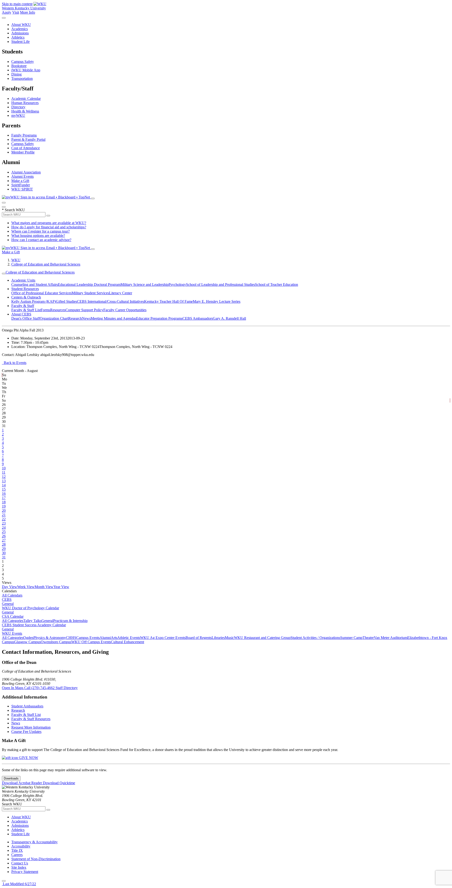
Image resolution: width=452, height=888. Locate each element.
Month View (44, 587)
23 (4, 523)
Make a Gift (20, 181)
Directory (18, 107)
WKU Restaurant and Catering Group (262, 638)
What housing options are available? (38, 236)
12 (4, 477)
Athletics (17, 37)
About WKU (21, 25)
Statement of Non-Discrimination (36, 859)
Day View (9, 587)
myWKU (18, 115)
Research (75, 318)
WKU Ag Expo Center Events (163, 638)
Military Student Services (90, 293)
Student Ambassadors (27, 706)
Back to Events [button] (14, 363)
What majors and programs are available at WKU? (48, 223)
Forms (45, 310)
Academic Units (23, 280)
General (8, 604)
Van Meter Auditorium (390, 638)
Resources (57, 310)
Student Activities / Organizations (315, 638)
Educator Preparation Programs (159, 318)
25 (4, 532)
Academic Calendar (26, 99)
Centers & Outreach (26, 297)
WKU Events (12, 633)
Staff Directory (67, 688)
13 (4, 481)
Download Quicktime (59, 783)
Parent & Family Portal (28, 139)
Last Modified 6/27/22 (19, 884)
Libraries (218, 638)
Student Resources (25, 289)
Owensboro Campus (56, 642)
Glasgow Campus (27, 642)
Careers (17, 855)
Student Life (20, 42)
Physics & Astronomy (49, 638)
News (86, 318)
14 (4, 485)
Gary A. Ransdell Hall (229, 318)
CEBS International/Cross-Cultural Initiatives (110, 301)
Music (229, 638)
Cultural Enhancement (127, 642)
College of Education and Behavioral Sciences (45, 264)
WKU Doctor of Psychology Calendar (30, 608)
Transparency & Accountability (34, 842)
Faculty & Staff (22, 306)
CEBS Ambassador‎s (197, 318)
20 (4, 511)
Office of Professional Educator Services (41, 293)
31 (4, 557)
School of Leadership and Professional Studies (220, 285)
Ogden (28, 638)
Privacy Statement (24, 872)
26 (4, 536)
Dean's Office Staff (25, 318)
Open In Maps (13, 688)
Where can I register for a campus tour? (40, 231)
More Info (27, 12)
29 (4, 549)
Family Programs (24, 135)
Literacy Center (120, 293)
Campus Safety (22, 62)
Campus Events (88, 638)
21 (4, 515)
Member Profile (23, 152)
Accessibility (20, 846)
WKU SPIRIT (22, 189)
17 (4, 498)
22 (4, 519)
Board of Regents (199, 638)
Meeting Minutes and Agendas (113, 318)
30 (4, 553)
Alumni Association (26, 172)
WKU (15, 260)
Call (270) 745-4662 (40, 688)
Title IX (17, 850)
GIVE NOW (28, 758)
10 (4, 468)
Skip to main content (17, 4)
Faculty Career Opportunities (124, 310)
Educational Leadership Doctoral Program (89, 285)
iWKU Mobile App (25, 70)
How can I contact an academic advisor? (41, 240)
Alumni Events (22, 176)
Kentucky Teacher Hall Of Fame (168, 301)
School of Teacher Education (276, 285)
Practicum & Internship (70, 621)
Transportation (22, 79)
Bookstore (19, 66)
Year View (61, 587)
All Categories (12, 621)
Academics (19, 29)
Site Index (18, 867)
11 (3, 472)
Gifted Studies (66, 301)
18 (4, 502)
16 (4, 494)
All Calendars (12, 595)
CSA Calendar (13, 616)
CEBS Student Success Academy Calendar (34, 625)
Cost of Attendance (25, 148)
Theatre (368, 638)
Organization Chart (54, 318)
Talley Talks (32, 621)
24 (4, 527)
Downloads (11, 778)
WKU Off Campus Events (91, 642)
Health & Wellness (25, 111)
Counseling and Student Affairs (34, 285)
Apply (6, 12)
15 (4, 489)
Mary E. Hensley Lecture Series (216, 301)
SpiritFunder (20, 185)
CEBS (7, 599)
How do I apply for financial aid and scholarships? (48, 227)
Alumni (105, 638)
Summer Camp (351, 638)
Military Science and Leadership (145, 285)
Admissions (20, 33)
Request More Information (31, 727)
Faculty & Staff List (26, 310)
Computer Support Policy (84, 310)
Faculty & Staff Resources (30, 719)
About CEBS (21, 314)
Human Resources (25, 103)
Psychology (177, 285)
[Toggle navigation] (4, 273)
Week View (26, 587)
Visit (15, 12)
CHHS (71, 638)
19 (4, 506)
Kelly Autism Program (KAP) (33, 301)
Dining (16, 74)
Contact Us (19, 863)
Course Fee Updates (26, 732)
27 (4, 540)
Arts (114, 638)
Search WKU (13, 210)
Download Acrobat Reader (22, 783)
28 (4, 544)
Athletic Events (128, 638)
